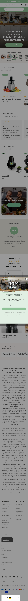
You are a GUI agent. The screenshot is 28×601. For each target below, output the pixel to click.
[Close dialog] (26, 279)
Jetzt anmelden (14, 308)
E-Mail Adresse (5, 302)
